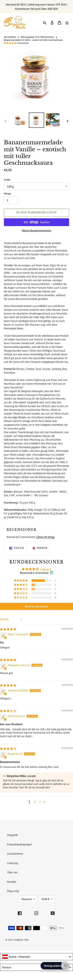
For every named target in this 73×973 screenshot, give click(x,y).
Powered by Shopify (55, 939)
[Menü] (67, 22)
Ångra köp (13, 890)
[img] (8, 629)
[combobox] (36, 956)
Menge (7, 193)
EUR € (45, 899)
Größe (7, 179)
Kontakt (11, 881)
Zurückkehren (15, 853)
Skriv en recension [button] (36, 606)
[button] (10, 43)
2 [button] (35, 801)
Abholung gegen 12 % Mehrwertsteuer (37, 37)
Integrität (12, 834)
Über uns (12, 872)
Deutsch (26, 899)
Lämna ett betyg (45, 536)
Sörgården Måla (21, 939)
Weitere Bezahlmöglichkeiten (36, 230)
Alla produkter (10, 37)
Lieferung (12, 863)
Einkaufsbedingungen (19, 844)
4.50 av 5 (45, 569)
